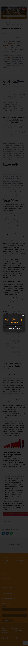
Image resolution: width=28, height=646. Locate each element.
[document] (14, 323)
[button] (22, 315)
